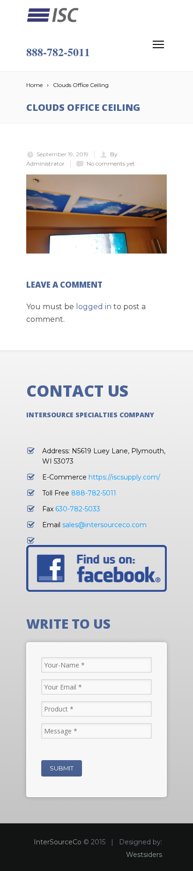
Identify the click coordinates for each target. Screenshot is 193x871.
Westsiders (144, 854)
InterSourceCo (58, 842)
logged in (93, 306)
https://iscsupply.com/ (124, 477)
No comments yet (111, 163)
